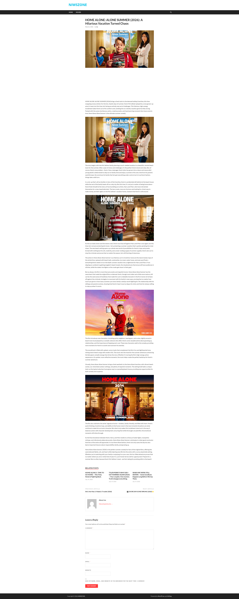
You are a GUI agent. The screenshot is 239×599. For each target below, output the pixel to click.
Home (71, 12)
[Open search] (170, 12)
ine (97, 27)
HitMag (169, 596)
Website (88, 570)
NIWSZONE (78, 4)
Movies (78, 12)
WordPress (161, 596)
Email (87, 561)
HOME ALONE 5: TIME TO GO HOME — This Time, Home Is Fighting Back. (94, 475)
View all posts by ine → (106, 504)
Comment (89, 528)
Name (87, 553)
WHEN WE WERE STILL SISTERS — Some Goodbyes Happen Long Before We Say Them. (143, 476)
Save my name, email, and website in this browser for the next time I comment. (115, 581)
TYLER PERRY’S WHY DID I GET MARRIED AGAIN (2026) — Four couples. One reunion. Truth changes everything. (119, 476)
